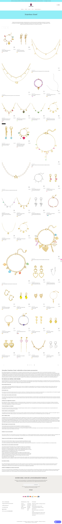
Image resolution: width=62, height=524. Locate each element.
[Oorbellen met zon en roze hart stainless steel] (53, 178)
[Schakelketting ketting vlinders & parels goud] (38, 344)
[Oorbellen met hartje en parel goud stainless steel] (23, 39)
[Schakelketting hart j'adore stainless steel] (9, 227)
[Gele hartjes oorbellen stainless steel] (53, 320)
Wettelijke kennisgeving (42, 521)
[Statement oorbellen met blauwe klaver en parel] (9, 132)
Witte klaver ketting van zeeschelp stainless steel (9, 190)
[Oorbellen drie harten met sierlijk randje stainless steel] (38, 271)
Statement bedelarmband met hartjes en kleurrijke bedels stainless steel (21, 145)
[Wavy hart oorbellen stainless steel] (38, 296)
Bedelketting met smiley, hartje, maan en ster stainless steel (6, 214)
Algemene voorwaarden (30, 521)
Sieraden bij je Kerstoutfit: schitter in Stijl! (38, 512)
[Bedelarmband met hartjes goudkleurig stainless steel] (53, 107)
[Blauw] (47, 215)
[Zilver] (47, 96)
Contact (22, 503)
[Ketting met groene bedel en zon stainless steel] (23, 107)
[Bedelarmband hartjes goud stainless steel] (23, 227)
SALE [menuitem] (32, 9)
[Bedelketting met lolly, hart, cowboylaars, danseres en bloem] (9, 107)
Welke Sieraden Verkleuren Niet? (37, 506)
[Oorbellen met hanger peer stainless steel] (23, 296)
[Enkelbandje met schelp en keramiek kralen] (53, 202)
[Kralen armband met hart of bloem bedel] (38, 83)
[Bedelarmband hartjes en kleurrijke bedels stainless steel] (46, 238)
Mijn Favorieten (23, 507)
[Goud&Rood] (18, 333)
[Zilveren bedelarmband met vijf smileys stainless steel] (38, 178)
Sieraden (22, 9)
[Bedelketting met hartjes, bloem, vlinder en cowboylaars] (23, 202)
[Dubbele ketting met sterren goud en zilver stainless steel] (16, 74)
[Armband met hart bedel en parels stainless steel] (9, 320)
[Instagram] (30, 489)
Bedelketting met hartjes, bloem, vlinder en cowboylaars (21, 214)
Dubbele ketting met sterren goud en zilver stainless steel (11, 95)
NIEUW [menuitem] (26, 9)
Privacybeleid (25, 521)
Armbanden (29, 503)
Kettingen (28, 506)
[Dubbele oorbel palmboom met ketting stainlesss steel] (53, 271)
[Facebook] (29, 489)
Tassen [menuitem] (29, 9)
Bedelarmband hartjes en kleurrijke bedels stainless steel (40, 259)
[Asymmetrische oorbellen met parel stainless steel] (9, 296)
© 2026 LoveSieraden (28, 522)
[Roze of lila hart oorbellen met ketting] (23, 344)
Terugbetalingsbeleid (19, 521)
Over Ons (22, 508)
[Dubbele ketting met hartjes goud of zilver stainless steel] (46, 49)
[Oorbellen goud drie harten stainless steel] (38, 320)
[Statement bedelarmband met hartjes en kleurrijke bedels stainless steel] (23, 132)
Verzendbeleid (36, 521)
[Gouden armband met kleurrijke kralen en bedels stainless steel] (46, 143)
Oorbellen (28, 507)
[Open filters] (3, 28)
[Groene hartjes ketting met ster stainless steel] (38, 107)
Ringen (28, 508)
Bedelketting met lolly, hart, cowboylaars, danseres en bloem (6, 119)
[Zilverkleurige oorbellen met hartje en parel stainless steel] (38, 202)
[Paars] (32, 96)
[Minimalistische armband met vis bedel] (53, 296)
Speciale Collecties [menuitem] (37, 9)
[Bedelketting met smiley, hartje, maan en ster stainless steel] (9, 202)
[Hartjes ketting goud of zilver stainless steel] (53, 83)
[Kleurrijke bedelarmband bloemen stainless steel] (16, 262)
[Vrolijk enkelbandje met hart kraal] (23, 320)
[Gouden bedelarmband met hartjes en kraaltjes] (9, 39)
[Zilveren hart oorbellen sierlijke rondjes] (53, 344)
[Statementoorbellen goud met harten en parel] (9, 344)
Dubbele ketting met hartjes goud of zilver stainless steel (40, 71)
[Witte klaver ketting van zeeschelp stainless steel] (16, 168)
